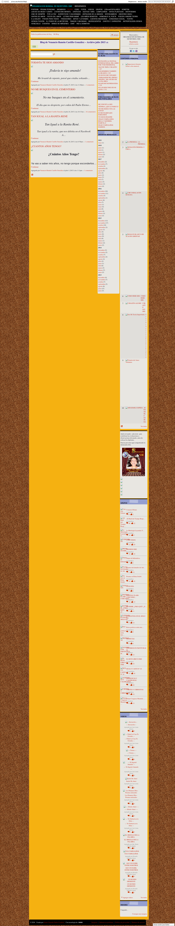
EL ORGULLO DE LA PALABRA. (131, 841)
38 (134, 673)
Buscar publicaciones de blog (54, 54)
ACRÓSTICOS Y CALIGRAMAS (131, 679)
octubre (100, 166)
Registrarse (132, 2)
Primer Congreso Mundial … (135, 699)
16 (134, 581)
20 (133, 685)
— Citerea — (131, 753)
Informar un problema (106, 922)
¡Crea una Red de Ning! (19, 2)
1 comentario (90, 85)
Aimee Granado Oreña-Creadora (54, 922)
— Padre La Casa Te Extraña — (131, 740)
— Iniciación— (131, 725)
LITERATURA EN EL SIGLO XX (135, 617)
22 (134, 523)
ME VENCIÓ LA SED (105, 104)
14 (130, 535)
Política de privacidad (122, 922)
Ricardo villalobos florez (132, 857)
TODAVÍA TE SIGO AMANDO (47, 62)
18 (134, 554)
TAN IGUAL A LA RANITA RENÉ (49, 116)
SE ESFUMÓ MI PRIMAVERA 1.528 (108, 84)
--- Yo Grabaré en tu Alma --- (131, 824)
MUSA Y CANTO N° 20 (134, 669)
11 (133, 611)
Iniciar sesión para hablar (161, 924)
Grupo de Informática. (133, 558)
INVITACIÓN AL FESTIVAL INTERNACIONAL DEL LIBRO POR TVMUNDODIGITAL (108, 63)
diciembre (101, 162)
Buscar (173, 1)
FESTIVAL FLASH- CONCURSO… (132, 596)
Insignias (94, 922)
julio (99, 173)
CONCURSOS (130, 540)
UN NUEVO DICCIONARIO (107, 75)
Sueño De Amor (131, 781)
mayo (100, 143)
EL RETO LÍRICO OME (134, 659)
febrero (100, 154)
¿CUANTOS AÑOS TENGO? (46, 146)
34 (130, 554)
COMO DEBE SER (143, 298)
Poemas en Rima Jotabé (133, 576)
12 (133, 655)
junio (100, 148)
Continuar (34, 81)
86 (130, 523)
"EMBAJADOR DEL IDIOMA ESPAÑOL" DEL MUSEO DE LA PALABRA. (107, 79)
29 (134, 544)
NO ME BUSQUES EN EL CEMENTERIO (53, 89)
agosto (100, 171)
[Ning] (5, 1)
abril (99, 150)
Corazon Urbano (131, 510)
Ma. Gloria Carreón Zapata (132, 845)
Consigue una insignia (139, 914)
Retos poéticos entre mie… (135, 627)
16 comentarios (91, 112)
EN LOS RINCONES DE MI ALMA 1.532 (107, 88)
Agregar (115, 35)
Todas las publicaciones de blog (41, 34)
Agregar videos (128, 897)
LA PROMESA (141, 143)
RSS (32, 175)
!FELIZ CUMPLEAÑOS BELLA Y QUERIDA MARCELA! (106, 121)
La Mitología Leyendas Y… (135, 530)
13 (130, 544)
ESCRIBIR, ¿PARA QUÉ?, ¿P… (136, 606)
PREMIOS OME (131, 549)
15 (134, 602)
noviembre (101, 164)
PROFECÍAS (130, 639)
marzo (100, 152)
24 (133, 664)
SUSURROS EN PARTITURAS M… (136, 649)
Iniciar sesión (142, 2)
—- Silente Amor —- (131, 809)
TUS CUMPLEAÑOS (131, 854)
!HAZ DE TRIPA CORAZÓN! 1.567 (107, 68)
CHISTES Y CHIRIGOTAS (134, 689)
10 (133, 623)
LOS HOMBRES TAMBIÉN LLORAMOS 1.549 (107, 72)
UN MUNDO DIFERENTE (131, 885)
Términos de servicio (138, 922)
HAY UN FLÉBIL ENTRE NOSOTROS (131, 869)
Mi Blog (56, 34)
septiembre (101, 168)
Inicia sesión (134, 44)
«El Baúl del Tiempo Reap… (135, 519)
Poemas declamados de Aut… (135, 567)
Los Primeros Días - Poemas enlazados (131, 796)
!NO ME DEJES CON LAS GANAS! (106, 110)
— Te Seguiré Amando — (131, 768)
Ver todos (144, 426)
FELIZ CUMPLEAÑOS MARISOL (105, 126)
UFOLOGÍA (130, 586)
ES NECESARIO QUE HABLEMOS (105, 114)
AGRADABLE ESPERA (145, 415)
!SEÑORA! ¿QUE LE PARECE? (108, 106)
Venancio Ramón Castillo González (51, 85)
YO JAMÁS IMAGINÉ (105, 117)
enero (100, 157)
